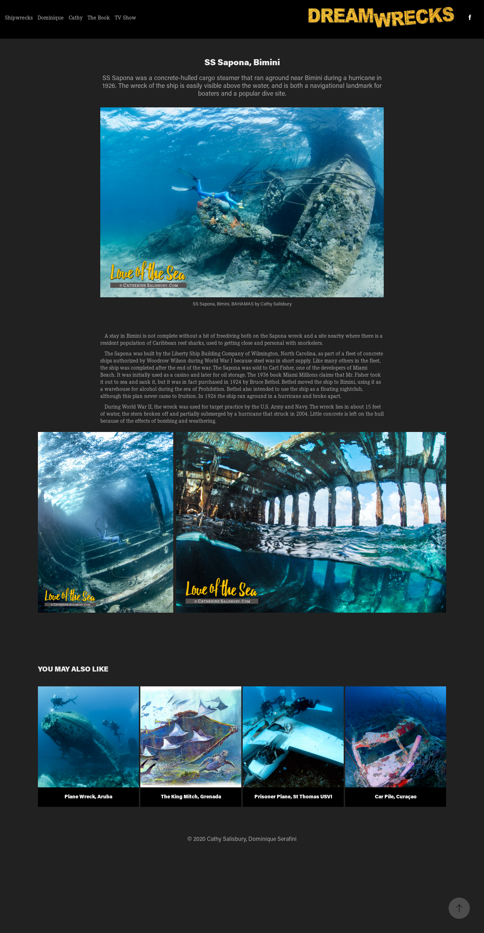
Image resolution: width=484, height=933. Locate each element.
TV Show (125, 17)
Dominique (51, 17)
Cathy (76, 17)
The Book (99, 17)
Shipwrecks (19, 17)
